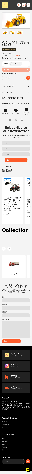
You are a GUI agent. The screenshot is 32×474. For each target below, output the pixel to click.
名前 (3, 297)
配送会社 (4, 441)
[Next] (9, 249)
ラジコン (4, 427)
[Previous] (4, 249)
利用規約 (4, 447)
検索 (3, 438)
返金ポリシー (6, 450)
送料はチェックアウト (11, 58)
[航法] (28, 5)
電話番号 (4, 312)
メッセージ (6, 319)
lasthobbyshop (15, 366)
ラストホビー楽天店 (16, 355)
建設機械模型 (6, 425)
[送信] (28, 461)
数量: (6, 63)
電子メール (6, 304)
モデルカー (5, 422)
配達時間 (4, 444)
